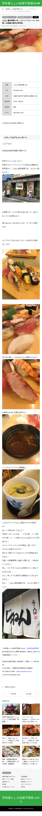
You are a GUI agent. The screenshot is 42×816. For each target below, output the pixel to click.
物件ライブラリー (26, 779)
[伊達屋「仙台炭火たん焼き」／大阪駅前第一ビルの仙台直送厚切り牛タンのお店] (30, 693)
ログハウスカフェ (26, 784)
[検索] (34, 3)
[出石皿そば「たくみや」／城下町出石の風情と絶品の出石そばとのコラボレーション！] (11, 693)
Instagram (21, 801)
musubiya (12, 687)
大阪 (35, 17)
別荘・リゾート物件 (8, 779)
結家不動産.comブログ (24, 17)
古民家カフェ (6, 781)
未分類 (23, 787)
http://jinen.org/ (18, 112)
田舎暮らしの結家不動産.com (21, 797)
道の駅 (4, 784)
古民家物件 (24, 776)
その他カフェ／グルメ (9, 17)
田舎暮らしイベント (27, 781)
